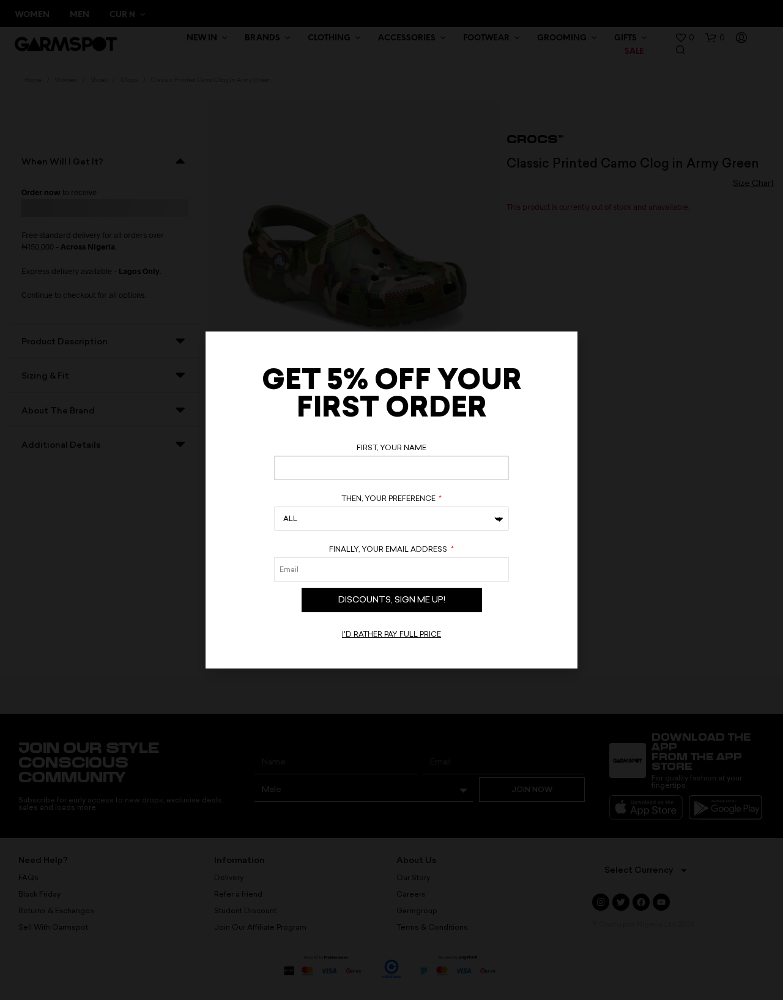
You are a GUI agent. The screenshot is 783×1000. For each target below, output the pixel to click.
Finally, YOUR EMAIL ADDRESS (389, 549)
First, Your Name (391, 447)
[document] (391, 500)
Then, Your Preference (389, 498)
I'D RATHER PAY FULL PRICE (391, 634)
